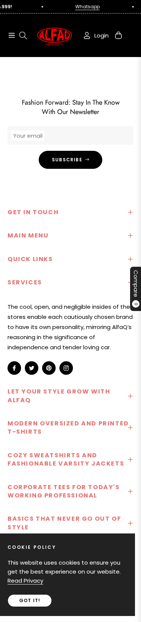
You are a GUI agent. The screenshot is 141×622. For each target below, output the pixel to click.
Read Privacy (25, 580)
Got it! (29, 600)
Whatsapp (85, 6)
